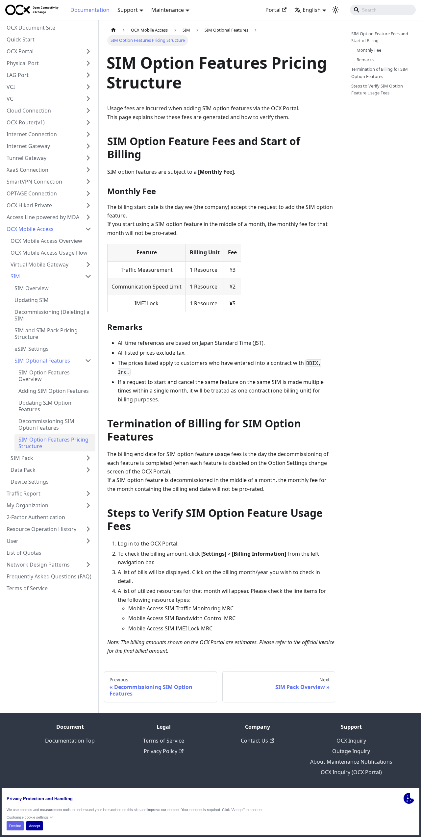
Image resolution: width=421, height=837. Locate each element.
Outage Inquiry (351, 751)
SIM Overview (31, 288)
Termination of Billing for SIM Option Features (379, 72)
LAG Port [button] (18, 75)
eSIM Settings (31, 348)
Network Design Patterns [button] (38, 564)
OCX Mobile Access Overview (46, 240)
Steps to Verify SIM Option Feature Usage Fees (377, 89)
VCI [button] (11, 86)
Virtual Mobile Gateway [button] (39, 264)
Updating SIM (31, 300)
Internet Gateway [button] (28, 146)
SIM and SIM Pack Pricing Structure (46, 334)
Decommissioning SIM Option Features (46, 424)
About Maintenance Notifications (351, 761)
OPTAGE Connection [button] (32, 193)
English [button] (312, 9)
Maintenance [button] (167, 9)
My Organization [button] (27, 505)
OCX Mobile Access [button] (30, 229)
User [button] (12, 541)
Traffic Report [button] (23, 493)
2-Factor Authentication (36, 517)
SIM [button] (15, 276)
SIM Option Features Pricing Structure (53, 443)
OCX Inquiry (351, 740)
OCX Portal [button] (20, 51)
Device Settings (30, 481)
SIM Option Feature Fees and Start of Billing (379, 37)
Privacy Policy (160, 751)
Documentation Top (70, 740)
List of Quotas (24, 552)
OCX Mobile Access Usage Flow (49, 252)
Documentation (90, 9)
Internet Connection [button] (32, 134)
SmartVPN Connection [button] (34, 181)
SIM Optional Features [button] (42, 360)
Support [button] (127, 9)
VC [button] (10, 98)
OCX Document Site (31, 27)
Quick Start (21, 39)
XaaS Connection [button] (27, 169)
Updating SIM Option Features (44, 406)
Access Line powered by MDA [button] (43, 217)
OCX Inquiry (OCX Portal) (351, 772)
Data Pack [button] (23, 469)
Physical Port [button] (23, 63)
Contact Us (254, 740)
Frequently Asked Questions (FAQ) (49, 576)
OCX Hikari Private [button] (29, 205)
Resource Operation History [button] (41, 529)
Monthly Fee (369, 50)
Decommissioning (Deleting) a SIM (51, 315)
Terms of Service (27, 588)
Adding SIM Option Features (53, 390)
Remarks (365, 60)
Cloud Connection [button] (29, 110)
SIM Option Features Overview (44, 376)
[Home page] (113, 30)
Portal (273, 9)
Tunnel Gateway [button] (26, 158)
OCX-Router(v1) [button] (26, 122)
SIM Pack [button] (22, 458)
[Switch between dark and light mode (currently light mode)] (335, 10)
